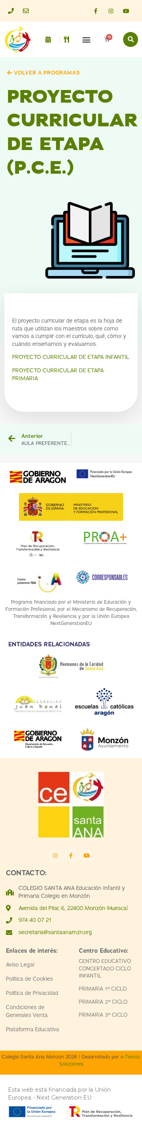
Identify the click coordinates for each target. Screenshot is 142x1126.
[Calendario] (50, 39)
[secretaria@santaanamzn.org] (28, 11)
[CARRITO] (107, 39)
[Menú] (69, 39)
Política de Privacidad (32, 993)
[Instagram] (111, 11)
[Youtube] (126, 11)
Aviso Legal (20, 964)
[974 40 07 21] (13, 11)
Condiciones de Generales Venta (27, 1011)
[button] (86, 39)
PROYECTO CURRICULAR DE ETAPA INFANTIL (70, 357)
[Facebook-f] (95, 11)
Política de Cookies (29, 979)
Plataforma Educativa (32, 1029)
